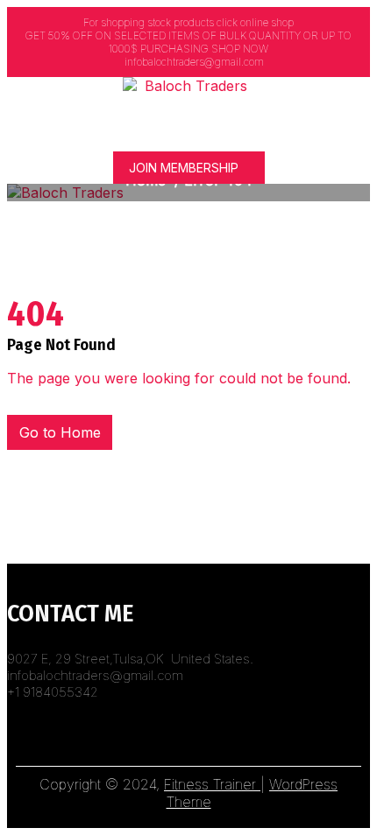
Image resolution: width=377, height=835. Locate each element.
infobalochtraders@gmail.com (193, 61)
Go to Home (60, 432)
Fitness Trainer (212, 784)
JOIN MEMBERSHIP (183, 167)
